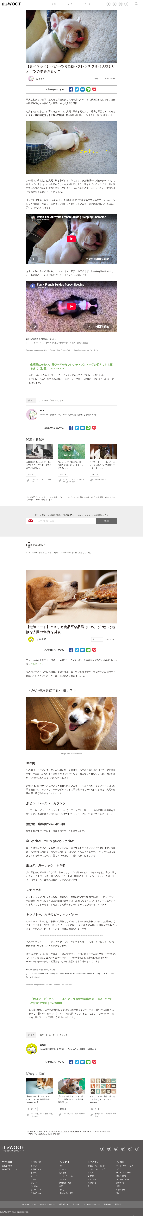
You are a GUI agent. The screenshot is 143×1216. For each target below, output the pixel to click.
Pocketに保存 (94, 89)
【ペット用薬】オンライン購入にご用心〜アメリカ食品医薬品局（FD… (70, 1099)
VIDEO (97, 479)
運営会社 (118, 1204)
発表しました (35, 664)
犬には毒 (63, 1035)
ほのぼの (34, 1186)
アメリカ (66, 1114)
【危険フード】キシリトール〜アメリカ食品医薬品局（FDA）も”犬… (38, 1099)
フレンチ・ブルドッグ (48, 400)
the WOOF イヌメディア (36, 497)
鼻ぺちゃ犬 (71, 482)
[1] (43, 184)
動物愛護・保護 (65, 1183)
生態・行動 (120, 1190)
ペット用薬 (74, 1114)
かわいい (98, 79)
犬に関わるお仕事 (66, 1193)
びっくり (34, 1183)
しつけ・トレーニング (96, 1169)
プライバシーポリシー (91, 1204)
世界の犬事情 (121, 1176)
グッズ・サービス (66, 1176)
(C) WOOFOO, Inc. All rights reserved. (14, 1212)
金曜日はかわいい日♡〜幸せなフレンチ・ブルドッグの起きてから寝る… (39, 465)
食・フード (97, 639)
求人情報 (76, 1204)
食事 (96, 1116)
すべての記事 (52, 497)
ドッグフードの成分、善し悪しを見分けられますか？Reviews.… (102, 1099)
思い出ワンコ (36, 1190)
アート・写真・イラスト (125, 1166)
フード (41, 1114)
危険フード (54, 1035)
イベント (62, 1169)
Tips (61, 1166)
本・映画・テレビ (123, 1179)
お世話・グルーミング (96, 1166)
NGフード (43, 1035)
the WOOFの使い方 (47, 1204)
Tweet (77, 89)
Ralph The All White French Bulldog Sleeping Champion (66, 350)
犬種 (118, 1186)
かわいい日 (35, 479)
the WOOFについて (29, 1204)
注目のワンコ (36, 1193)
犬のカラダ (120, 1183)
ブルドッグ (74, 479)
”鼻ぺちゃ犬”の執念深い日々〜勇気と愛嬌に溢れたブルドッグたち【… (71, 465)
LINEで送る (88, 89)
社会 (118, 1193)
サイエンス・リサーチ (124, 1173)
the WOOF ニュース (9, 1169)
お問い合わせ (64, 1204)
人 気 (70, 4)
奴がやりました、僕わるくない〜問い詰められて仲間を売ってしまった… (102, 465)
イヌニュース (64, 497)
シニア (90, 1173)
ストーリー (35, 1176)
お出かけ (62, 1173)
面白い (106, 479)
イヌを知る (120, 1162)
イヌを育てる (64, 1132)
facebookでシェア (71, 89)
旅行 (61, 1186)
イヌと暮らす (64, 1162)
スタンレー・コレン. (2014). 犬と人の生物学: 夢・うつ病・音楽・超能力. (59, 343)
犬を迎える (92, 1183)
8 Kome (72, 754)
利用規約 (107, 1204)
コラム (118, 1169)
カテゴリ (86, 4)
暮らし (61, 1190)
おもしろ (62, 475)
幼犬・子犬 (92, 1179)
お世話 (97, 1114)
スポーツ (62, 1179)
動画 (61, 400)
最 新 (54, 4)
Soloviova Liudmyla (52, 985)
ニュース (34, 1179)
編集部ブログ (7, 1166)
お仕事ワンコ (36, 1169)
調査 (114, 1114)
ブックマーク (82, 89)
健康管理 (62, 1109)
